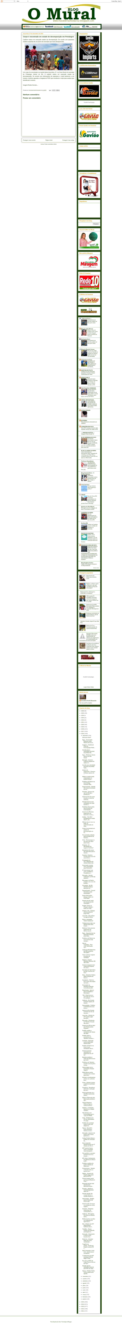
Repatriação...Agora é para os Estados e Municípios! (88, 991)
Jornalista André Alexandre (88, 700)
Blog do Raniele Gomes (88, 349)
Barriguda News (85, 339)
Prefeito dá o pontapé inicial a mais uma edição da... (88, 1124)
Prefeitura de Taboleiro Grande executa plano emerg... (88, 1064)
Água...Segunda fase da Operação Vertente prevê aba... (88, 934)
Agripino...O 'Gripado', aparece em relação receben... (88, 1109)
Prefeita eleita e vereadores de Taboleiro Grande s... (88, 1037)
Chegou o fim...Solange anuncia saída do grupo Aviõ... (88, 912)
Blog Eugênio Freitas (87, 562)
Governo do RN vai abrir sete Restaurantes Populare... (88, 1027)
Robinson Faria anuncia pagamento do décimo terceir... (88, 929)
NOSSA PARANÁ (85, 410)
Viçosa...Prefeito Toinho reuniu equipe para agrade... (88, 1272)
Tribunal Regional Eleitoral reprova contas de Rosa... (87, 1104)
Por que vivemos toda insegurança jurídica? (92, 487)
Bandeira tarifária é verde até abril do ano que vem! (88, 1058)
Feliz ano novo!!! (86, 737)
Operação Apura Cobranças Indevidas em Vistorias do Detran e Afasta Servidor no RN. (93, 381)
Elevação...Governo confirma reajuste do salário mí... (88, 761)
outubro (85, 1278)
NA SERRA (84, 420)
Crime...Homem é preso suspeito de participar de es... (88, 1084)
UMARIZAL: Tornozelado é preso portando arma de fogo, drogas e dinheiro (92, 478)
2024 (82, 715)
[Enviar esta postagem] (50, 90)
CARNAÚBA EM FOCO (87, 426)
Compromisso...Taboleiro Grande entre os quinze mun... (88, 1170)
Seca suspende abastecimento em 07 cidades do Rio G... (88, 1144)
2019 (82, 726)
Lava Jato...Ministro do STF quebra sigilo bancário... (88, 1017)
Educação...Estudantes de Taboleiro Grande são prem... (88, 1022)
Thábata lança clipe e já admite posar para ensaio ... (88, 924)
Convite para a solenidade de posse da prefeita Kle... (88, 751)
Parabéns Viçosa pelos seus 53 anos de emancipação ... (88, 808)
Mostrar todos (96, 567)
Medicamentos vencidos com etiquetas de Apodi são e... (88, 1220)
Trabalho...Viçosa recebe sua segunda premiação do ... (88, 1230)
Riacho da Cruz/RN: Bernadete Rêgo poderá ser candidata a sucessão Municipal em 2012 (92, 607)
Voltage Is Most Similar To (87, 434)
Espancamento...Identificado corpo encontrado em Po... (88, 788)
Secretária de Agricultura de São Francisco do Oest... (88, 971)
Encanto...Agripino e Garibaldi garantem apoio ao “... (88, 1190)
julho (84, 1285)
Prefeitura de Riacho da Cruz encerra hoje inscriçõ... (88, 940)
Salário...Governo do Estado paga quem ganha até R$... (88, 1175)
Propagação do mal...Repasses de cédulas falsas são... (88, 862)
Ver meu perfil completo (85, 703)
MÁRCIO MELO (85, 377)
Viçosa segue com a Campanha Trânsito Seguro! (88, 1069)
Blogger (70, 1321)
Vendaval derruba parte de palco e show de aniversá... (88, 798)
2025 (82, 713)
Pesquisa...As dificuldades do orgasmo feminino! (87, 846)
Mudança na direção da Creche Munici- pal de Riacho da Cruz (92, 615)
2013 (82, 1306)
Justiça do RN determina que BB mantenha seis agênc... (88, 951)
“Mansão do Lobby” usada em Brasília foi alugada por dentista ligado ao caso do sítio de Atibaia (93, 353)
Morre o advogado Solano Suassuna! (87, 920)
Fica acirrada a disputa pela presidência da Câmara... (88, 836)
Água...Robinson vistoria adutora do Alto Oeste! (88, 756)
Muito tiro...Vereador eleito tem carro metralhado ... (87, 1240)
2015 (82, 1302)
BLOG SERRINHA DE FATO (88, 437)
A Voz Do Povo (85, 484)
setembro (85, 1281)
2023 (82, 717)
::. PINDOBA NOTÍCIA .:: (87, 432)
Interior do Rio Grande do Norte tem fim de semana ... (88, 1012)
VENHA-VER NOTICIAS (87, 400)
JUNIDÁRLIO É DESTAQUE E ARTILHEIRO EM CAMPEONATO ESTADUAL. (92, 363)
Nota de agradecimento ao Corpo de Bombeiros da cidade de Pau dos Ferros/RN (92, 516)
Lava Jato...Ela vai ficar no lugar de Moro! (88, 916)
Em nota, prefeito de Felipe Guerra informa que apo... (88, 1262)
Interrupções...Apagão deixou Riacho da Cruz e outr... (88, 1200)
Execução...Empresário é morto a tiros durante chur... (88, 1235)
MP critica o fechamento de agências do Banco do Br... (88, 1160)
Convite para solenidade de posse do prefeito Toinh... (88, 766)
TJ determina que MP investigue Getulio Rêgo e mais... (88, 1257)
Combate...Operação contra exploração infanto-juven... (87, 1042)
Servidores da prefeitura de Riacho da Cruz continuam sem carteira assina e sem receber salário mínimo (92, 646)
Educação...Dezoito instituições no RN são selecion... (88, 877)
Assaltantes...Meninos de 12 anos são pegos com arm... (88, 981)
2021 (82, 722)
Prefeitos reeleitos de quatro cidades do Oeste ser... (87, 1165)
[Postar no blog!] (54, 90)
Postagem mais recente (29, 140)
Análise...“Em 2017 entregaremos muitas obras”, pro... (88, 818)
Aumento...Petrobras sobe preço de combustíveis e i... (87, 1210)
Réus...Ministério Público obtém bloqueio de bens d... (88, 976)
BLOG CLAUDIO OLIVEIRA (88, 450)
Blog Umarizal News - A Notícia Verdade (87, 473)
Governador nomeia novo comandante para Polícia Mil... (87, 867)
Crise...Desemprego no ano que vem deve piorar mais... (88, 841)
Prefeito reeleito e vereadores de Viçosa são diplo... (88, 1032)
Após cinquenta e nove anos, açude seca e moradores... (88, 1252)
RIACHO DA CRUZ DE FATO (89, 545)
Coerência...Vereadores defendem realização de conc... (88, 1089)
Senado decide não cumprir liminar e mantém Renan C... (88, 1195)
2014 (82, 1304)
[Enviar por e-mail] (52, 90)
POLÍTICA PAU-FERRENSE (88, 388)
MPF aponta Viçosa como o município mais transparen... (87, 1149)
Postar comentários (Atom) (51, 144)
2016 (82, 733)
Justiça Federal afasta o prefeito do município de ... (88, 1139)
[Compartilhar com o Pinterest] (59, 90)
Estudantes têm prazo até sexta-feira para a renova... (88, 851)
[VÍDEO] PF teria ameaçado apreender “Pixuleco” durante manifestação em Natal (88, 373)
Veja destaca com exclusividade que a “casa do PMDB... (88, 1114)
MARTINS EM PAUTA (87, 370)
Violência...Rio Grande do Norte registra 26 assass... (88, 1002)
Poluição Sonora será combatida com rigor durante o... (88, 803)
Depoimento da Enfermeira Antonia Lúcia (91, 577)
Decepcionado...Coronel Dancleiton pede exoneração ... (88, 892)
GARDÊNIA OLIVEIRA (87, 512)
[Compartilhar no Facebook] (57, 90)
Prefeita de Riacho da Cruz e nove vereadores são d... (88, 1047)
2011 (82, 1311)
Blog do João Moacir (87, 328)
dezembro (85, 735)
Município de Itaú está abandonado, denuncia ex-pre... (88, 1185)
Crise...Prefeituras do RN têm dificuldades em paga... (88, 1119)
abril (84, 1292)
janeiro (85, 1299)
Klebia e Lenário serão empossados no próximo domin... (88, 778)
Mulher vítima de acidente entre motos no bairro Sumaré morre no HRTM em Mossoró (93, 332)
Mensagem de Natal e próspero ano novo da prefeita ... (88, 882)
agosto (85, 1283)
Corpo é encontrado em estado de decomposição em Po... (88, 830)
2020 (82, 724)
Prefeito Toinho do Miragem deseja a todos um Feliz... (87, 907)
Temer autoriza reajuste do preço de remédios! (88, 956)
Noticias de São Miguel (87, 506)
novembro (85, 1276)
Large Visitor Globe (89, 687)
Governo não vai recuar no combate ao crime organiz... (88, 1205)
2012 (82, 1308)
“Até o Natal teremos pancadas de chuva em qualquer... (88, 997)
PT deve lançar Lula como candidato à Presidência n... (87, 872)
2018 (82, 729)
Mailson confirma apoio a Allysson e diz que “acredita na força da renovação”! (92, 586)
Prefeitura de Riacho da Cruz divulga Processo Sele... (88, 783)
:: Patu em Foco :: (86, 318)
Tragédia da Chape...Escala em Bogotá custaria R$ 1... (88, 1246)
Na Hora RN (84, 523)
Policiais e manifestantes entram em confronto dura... (88, 1079)
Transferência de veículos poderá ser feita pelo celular (92, 321)
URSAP (83, 494)
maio (84, 1290)
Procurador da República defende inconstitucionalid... (88, 986)
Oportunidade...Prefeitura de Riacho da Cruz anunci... (88, 1007)
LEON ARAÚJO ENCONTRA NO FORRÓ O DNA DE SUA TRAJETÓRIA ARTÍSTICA (92, 404)
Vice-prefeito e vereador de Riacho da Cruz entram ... (88, 1154)
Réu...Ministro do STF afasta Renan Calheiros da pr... (88, 1225)
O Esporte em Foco (86, 359)
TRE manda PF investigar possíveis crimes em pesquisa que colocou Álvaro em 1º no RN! (92, 598)
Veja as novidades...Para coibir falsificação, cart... (87, 945)
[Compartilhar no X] (56, 90)
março (84, 1294)
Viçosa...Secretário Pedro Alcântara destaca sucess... (87, 1129)
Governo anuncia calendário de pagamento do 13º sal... (87, 1053)
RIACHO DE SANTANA (87, 533)
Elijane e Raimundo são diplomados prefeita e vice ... (88, 1099)
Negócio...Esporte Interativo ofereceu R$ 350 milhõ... (88, 961)
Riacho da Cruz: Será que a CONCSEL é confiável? (87, 592)
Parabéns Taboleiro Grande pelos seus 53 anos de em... (88, 856)
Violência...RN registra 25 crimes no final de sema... (88, 1215)
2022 (82, 720)
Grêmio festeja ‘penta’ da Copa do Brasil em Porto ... (88, 1180)
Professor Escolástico (87, 461)
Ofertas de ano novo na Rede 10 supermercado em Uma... (88, 824)
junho (84, 1287)
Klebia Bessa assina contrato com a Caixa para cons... (88, 1074)
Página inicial (48, 140)
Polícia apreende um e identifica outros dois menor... (88, 1094)
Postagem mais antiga (68, 140)
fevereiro (85, 1296)
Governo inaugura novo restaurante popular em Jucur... (88, 966)
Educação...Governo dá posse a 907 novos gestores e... (88, 1134)
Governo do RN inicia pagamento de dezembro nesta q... (88, 813)
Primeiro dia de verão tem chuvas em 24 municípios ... (88, 902)
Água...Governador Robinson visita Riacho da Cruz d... (88, 741)
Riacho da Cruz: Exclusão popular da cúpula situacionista (91, 627)
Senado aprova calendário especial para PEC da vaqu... (88, 1267)
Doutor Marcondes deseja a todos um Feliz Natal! (87, 897)
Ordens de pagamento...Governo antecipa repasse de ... (88, 772)
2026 (82, 711)
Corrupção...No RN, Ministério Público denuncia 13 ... (87, 887)
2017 (82, 731)
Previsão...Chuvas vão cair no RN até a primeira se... (88, 793)
